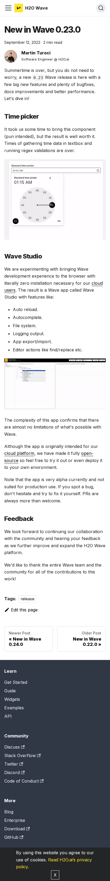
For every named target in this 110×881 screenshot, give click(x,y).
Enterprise (14, 820)
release (27, 599)
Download (14, 828)
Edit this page (24, 609)
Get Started (15, 682)
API (8, 716)
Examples (14, 707)
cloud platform (19, 453)
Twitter (11, 764)
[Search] (101, 8)
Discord (12, 772)
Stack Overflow (20, 755)
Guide (10, 690)
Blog (8, 811)
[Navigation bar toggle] (8, 8)
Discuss (12, 747)
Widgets (12, 699)
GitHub (11, 837)
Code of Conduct (21, 781)
